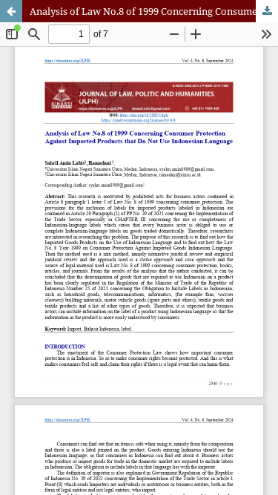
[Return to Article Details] (11, 11)
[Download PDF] (267, 11)
